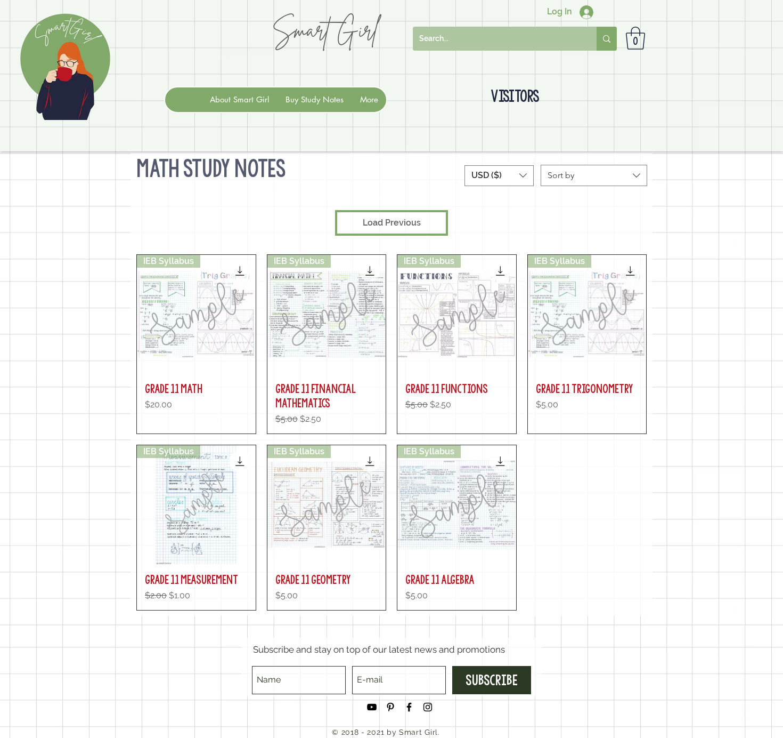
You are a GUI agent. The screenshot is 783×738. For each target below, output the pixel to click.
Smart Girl (325, 29)
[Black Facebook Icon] (409, 707)
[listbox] (499, 175)
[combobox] (594, 175)
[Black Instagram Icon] (428, 707)
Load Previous (392, 223)
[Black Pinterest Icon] (390, 707)
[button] (635, 38)
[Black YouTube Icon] (372, 707)
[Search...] (607, 39)
